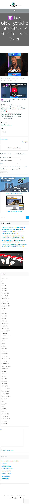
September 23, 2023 (18, 78)
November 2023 (6, 361)
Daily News (4, 463)
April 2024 (4, 348)
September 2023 (6, 366)
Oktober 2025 (5, 303)
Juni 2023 (4, 373)
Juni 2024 (4, 343)
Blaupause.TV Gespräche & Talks (10, 461)
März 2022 (4, 411)
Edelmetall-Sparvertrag (7, 450)
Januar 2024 (5, 356)
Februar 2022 (5, 414)
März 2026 (4, 291)
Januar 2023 (5, 386)
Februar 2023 (5, 383)
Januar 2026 (5, 296)
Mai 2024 (4, 346)
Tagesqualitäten (6, 476)
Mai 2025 (4, 316)
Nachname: (3, 160)
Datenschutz (6, 496)
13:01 (4, 80)
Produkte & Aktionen (7, 473)
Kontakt (18, 498)
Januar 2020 (5, 421)
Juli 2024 (4, 341)
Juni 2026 (4, 283)
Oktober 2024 (5, 333)
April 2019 (4, 424)
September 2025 (6, 306)
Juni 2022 (4, 403)
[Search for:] (13, 217)
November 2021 (6, 419)
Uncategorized (5, 478)
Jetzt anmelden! (3, 172)
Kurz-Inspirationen (6, 125)
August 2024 (5, 338)
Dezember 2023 (6, 358)
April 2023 (4, 378)
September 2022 (6, 396)
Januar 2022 (5, 416)
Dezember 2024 (6, 328)
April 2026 (4, 288)
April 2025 (4, 318)
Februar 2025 (5, 323)
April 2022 (4, 409)
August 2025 (5, 308)
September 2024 (6, 336)
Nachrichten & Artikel (7, 468)
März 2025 (4, 321)
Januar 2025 (5, 326)
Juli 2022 (4, 401)
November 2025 (6, 301)
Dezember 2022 (6, 388)
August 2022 (5, 398)
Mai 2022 (4, 406)
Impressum (15, 496)
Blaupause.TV (6, 78)
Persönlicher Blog (6, 471)
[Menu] (14, 10)
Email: (2, 163)
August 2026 (5, 278)
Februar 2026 (5, 293)
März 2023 (4, 381)
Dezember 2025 (6, 298)
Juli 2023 (4, 371)
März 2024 (4, 351)
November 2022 (6, 391)
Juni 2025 (4, 313)
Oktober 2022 (5, 393)
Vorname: (3, 157)
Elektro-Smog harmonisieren (14, 193)
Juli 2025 (4, 311)
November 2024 (6, 331)
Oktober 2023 (5, 363)
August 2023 (5, 368)
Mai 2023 (4, 376)
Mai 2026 (4, 286)
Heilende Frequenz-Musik (14, 211)
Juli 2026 (4, 280)
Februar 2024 (5, 353)
